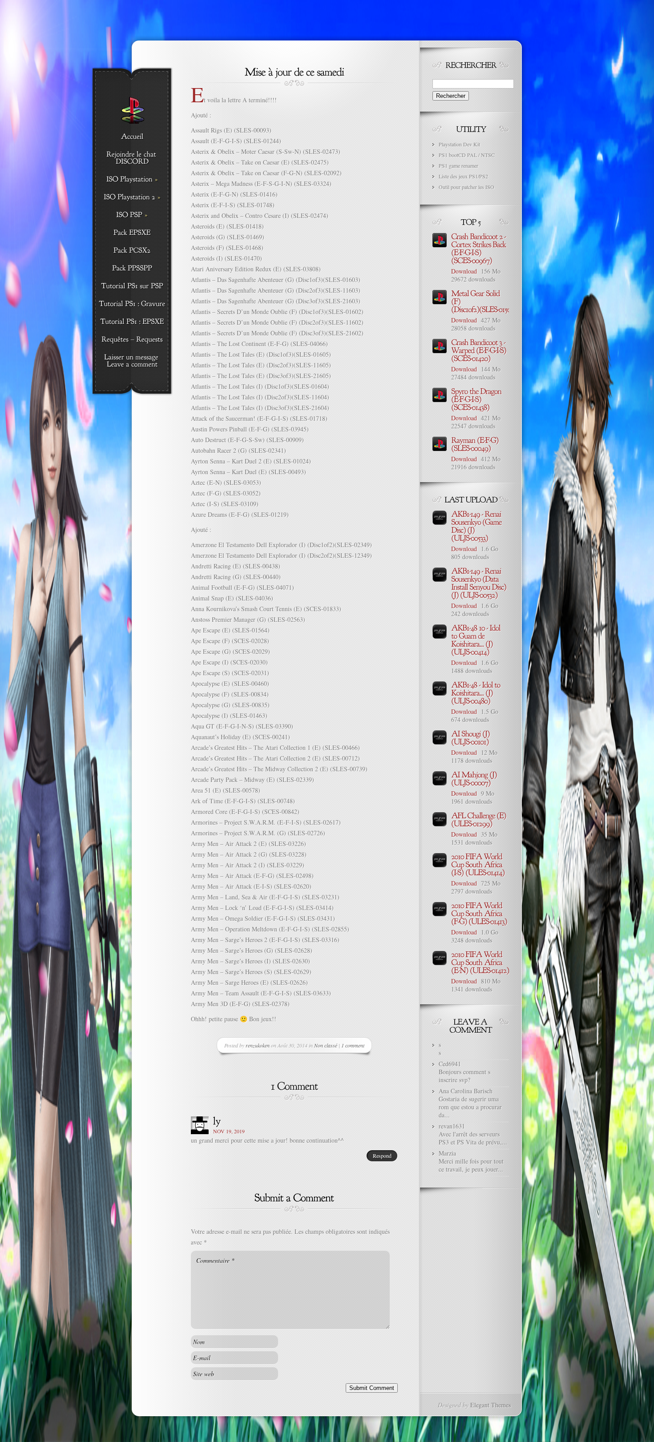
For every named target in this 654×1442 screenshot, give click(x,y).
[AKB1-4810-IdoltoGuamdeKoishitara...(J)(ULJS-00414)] (476, 639)
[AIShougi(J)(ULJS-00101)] (471, 737)
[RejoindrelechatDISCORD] (132, 158)
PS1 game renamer (458, 165)
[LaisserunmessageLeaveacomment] (132, 361)
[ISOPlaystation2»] (132, 197)
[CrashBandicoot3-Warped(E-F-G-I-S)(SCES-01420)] (479, 349)
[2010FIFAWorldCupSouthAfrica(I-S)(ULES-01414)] (478, 863)
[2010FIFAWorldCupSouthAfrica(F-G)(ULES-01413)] (479, 912)
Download (464, 271)
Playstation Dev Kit (459, 144)
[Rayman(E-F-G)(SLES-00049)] (475, 443)
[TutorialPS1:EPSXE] (132, 322)
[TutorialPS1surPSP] (132, 286)
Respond (382, 1155)
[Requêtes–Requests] (132, 339)
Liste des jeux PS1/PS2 (463, 176)
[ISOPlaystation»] (132, 179)
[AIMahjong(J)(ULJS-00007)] (474, 778)
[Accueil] (132, 137)
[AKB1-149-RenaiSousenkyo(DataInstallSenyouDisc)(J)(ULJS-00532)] (479, 582)
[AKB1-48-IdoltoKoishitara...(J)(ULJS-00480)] (476, 692)
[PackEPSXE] (132, 233)
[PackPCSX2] (132, 250)
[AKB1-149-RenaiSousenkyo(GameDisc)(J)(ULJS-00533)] (477, 525)
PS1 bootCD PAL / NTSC (467, 154)
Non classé (325, 1045)
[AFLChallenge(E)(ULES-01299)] (479, 819)
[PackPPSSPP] (132, 268)
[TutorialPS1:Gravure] (132, 304)
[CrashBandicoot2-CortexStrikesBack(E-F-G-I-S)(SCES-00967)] (479, 247)
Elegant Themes (490, 1405)
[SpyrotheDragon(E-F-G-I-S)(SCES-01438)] (477, 398)
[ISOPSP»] (132, 215)
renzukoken (258, 1045)
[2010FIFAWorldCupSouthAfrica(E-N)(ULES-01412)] (480, 961)
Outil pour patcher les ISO (466, 186)
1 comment (352, 1045)
